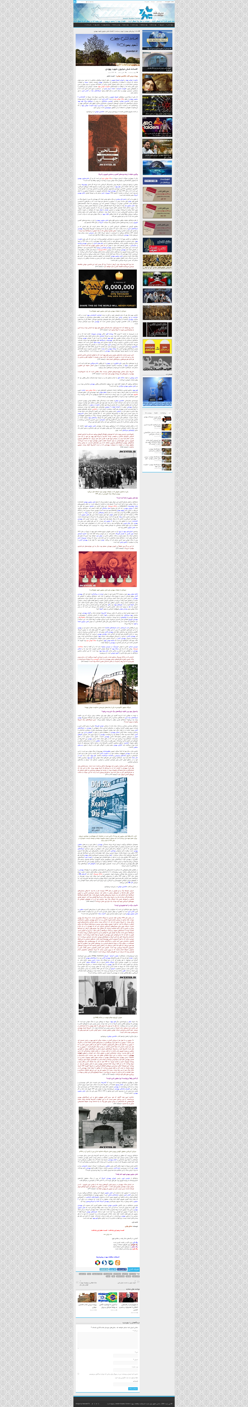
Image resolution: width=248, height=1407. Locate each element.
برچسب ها (148, 413)
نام (136, 1352)
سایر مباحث (88, 25)
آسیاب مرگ (132, 1274)
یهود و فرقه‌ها (144, 25)
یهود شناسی (170, 25)
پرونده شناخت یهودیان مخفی (162, 114)
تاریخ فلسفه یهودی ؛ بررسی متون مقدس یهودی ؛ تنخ (152, 458)
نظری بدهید (121, 72)
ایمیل (135, 1359)
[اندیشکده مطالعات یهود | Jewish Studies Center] (124, 13)
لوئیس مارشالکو (120, 1276)
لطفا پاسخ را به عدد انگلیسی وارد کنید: (126, 1378)
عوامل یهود (97, 25)
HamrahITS (86, 1404)
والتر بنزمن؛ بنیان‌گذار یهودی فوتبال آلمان (152, 418)
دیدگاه (135, 1331)
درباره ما (153, 1)
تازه (170, 413)
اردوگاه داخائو (117, 1274)
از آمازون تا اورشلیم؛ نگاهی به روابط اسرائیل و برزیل (108, 1306)
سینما (89, 1274)
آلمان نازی (125, 1274)
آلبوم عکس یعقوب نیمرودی (162, 70)
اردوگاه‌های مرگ (108, 1274)
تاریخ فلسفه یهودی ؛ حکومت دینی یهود (152, 465)
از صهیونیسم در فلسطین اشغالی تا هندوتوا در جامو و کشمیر (128, 1307)
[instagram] (89, 2)
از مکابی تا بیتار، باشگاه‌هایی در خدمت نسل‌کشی (152, 433)
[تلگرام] (86, 2)
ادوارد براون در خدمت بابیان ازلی (127, 1282)
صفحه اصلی (159, 1)
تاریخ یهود (161, 25)
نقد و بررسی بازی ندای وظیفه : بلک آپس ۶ (157, 136)
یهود (113, 1276)
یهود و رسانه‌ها (116, 25)
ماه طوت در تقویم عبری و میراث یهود (159, 49)
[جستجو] (74, 1)
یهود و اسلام (153, 25)
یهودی (108, 1276)
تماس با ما (147, 1)
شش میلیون (82, 1274)
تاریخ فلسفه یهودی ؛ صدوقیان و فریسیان (157, 157)
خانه (136, 31)
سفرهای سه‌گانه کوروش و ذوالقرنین (159, 92)
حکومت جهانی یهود (97, 1274)
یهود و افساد (135, 25)
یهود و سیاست (119, 31)
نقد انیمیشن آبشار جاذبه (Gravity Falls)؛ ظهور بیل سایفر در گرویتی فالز (153, 442)
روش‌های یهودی (106, 25)
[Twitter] (91, 2)
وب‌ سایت (135, 1367)
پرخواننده (163, 413)
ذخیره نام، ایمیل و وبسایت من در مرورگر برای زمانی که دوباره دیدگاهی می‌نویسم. (113, 1374)
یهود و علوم (126, 25)
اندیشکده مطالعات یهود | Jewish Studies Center (130, 1404)
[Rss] (93, 2)
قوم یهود (128, 1276)
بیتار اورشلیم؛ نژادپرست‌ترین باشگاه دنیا (152, 426)
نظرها (156, 413)
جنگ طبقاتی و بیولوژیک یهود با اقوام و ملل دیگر (88, 1283)
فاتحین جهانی (136, 1276)
